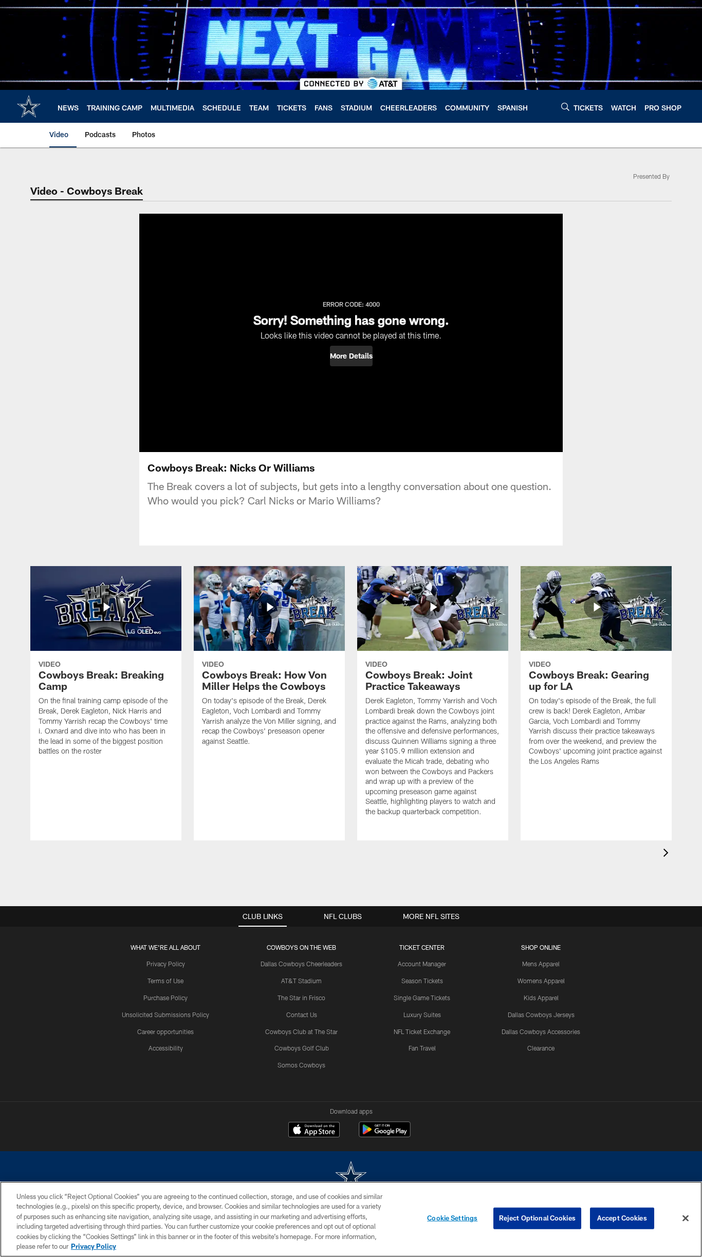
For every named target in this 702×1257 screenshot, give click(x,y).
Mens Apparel (541, 963)
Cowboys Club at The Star (301, 1031)
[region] (351, 1219)
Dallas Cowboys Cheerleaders (301, 963)
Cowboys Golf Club (301, 1048)
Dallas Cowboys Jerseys (541, 1014)
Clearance (541, 1048)
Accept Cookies (622, 1218)
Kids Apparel (541, 997)
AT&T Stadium (301, 980)
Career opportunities (165, 1031)
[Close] (685, 1218)
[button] (351, 356)
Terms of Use (165, 980)
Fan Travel (422, 1048)
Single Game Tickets (422, 997)
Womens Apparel (541, 980)
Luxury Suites (422, 1014)
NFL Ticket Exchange (422, 1031)
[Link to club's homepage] (28, 106)
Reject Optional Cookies (537, 1218)
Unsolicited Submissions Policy (165, 1014)
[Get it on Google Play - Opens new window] (384, 1134)
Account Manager (422, 963)
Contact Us (301, 1014)
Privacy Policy (165, 963)
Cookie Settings (452, 1218)
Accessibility (166, 1048)
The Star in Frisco (301, 997)
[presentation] (667, 854)
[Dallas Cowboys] (351, 1177)
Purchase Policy (165, 997)
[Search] (565, 107)
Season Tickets (422, 980)
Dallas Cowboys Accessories (541, 1031)
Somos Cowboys (301, 1064)
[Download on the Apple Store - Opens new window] (314, 1130)
